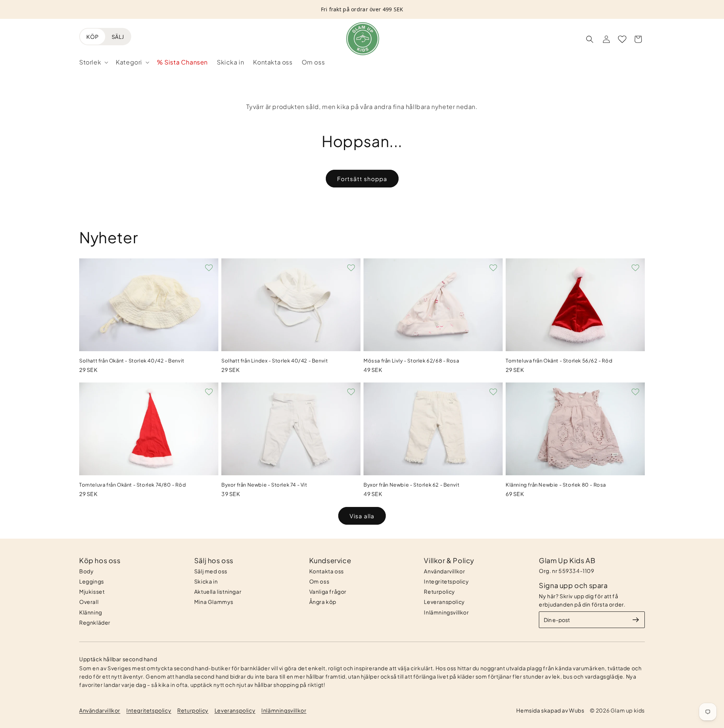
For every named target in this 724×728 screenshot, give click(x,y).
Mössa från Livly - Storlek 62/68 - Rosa (411, 361)
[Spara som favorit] (209, 267)
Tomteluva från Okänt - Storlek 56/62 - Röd (559, 361)
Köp (92, 36)
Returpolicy (439, 591)
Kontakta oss (326, 571)
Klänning (90, 612)
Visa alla (362, 515)
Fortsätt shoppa (362, 178)
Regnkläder (94, 622)
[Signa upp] (636, 620)
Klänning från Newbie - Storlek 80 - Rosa (556, 485)
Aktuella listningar (217, 591)
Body (86, 571)
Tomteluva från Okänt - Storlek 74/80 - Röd (132, 485)
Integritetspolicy (446, 581)
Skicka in (206, 581)
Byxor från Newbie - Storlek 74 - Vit (264, 485)
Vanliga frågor (328, 591)
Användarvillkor (444, 571)
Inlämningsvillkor (446, 612)
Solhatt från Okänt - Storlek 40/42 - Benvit (131, 361)
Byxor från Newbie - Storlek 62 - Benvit (411, 485)
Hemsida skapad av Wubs (550, 710)
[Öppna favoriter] (622, 39)
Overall (88, 601)
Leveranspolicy (444, 601)
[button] (93, 62)
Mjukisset (91, 591)
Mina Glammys (213, 601)
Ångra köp (322, 601)
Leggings (91, 581)
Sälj (118, 36)
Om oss (319, 581)
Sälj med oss (210, 571)
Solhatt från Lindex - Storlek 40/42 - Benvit (274, 361)
